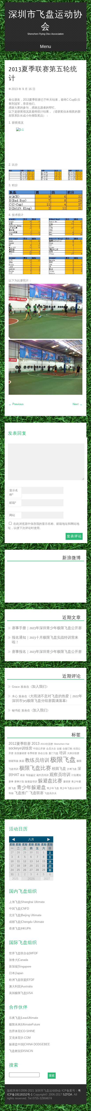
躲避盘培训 (31, 781)
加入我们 (39, 687)
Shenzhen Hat (61, 744)
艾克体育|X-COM (20, 1037)
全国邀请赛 (20, 753)
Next (77, 404)
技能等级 (13, 761)
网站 (12, 515)
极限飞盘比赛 (35, 768)
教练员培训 (37, 760)
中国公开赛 (39, 748)
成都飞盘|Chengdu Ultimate (26, 921)
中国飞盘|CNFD (19, 908)
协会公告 (43, 753)
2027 (47, 878)
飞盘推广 (21, 793)
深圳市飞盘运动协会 (45, 20)
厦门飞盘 (53, 753)
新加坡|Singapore (20, 966)
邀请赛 (66, 781)
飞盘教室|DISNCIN (21, 1051)
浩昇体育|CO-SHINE (22, 1031)
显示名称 (13, 492)
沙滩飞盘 (72, 769)
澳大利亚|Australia (20, 986)
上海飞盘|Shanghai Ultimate (27, 902)
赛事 (11, 781)
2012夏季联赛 (20, 743)
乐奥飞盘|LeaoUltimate (23, 1017)
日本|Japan (16, 973)
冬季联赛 (32, 753)
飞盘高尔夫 (50, 793)
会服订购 (67, 748)
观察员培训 (59, 774)
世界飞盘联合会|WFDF (23, 953)
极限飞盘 (63, 759)
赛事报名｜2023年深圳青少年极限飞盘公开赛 (47, 652)
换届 (21, 761)
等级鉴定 (31, 775)
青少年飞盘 (53, 788)
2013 (36, 743)
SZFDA (67, 1094)
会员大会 (51, 748)
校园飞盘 (59, 768)
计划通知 (76, 775)
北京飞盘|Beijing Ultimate (25, 915)
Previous (16, 404)
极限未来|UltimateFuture (24, 1024)
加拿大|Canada (18, 960)
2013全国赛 (46, 744)
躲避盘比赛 (50, 780)
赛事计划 (19, 781)
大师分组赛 (73, 753)
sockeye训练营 (20, 748)
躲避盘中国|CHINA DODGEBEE (29, 1044)
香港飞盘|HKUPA (20, 928)
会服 (59, 748)
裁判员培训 (42, 775)
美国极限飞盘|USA (21, 993)
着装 (22, 775)
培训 (62, 753)
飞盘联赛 (36, 793)
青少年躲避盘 (31, 787)
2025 (15, 878)
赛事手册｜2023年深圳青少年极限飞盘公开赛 (47, 628)
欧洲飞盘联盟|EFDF (21, 979)
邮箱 (12, 502)
